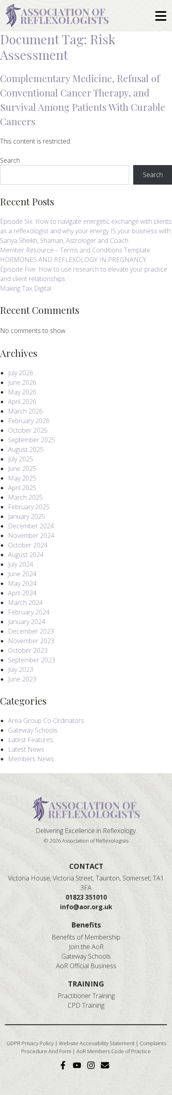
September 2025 (31, 439)
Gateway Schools (33, 730)
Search (10, 160)
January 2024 (26, 621)
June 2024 (22, 573)
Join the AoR (86, 946)
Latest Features (30, 739)
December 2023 (31, 631)
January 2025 (26, 516)
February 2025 (29, 506)
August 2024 (26, 554)
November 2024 (31, 535)
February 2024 (29, 612)
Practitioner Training (86, 995)
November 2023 (31, 640)
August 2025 (26, 449)
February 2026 (29, 420)
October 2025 (28, 430)
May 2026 (22, 392)
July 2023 (20, 669)
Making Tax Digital (25, 288)
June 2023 (22, 679)
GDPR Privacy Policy (30, 1043)
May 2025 (22, 478)
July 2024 (20, 564)
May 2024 (22, 583)
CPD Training (86, 1005)
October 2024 (28, 545)
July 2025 (20, 459)
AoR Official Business (86, 965)
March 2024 (25, 602)
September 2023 (31, 660)
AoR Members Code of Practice (113, 1051)
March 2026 (25, 411)
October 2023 (28, 650)
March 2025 (25, 497)
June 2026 (22, 382)
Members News (31, 758)
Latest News (26, 749)
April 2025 (22, 487)
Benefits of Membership (86, 937)
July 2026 (20, 372)
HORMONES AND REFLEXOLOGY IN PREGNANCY (73, 259)
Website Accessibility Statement (96, 1043)
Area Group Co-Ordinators (46, 720)
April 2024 (22, 593)
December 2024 (31, 526)
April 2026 (22, 401)
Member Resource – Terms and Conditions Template (75, 250)
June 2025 (22, 468)
